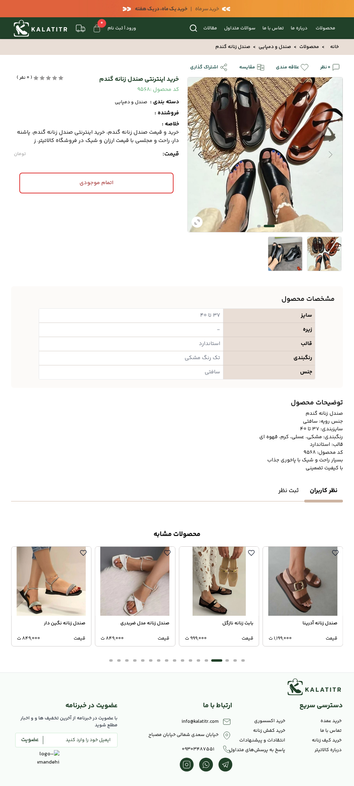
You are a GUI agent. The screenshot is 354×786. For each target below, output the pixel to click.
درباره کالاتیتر (328, 750)
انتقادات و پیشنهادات (262, 740)
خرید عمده (331, 721)
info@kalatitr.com (199, 721)
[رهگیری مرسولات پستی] (80, 28)
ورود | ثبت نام (122, 28)
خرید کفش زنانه (269, 730)
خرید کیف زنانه (327, 740)
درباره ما (299, 28)
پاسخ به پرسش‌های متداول (259, 750)
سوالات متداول (239, 28)
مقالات (210, 28)
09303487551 (198, 749)
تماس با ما (273, 28)
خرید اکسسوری (269, 721)
